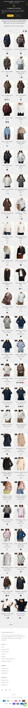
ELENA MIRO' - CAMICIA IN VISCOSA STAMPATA (21, 497)
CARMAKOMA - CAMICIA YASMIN (7, 613)
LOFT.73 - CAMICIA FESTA (21, 402)
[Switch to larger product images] (23, 31)
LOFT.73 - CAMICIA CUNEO (7, 118)
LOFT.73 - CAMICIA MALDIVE (7, 95)
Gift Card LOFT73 (5, 649)
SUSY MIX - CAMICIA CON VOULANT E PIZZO (21, 425)
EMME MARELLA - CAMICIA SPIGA (7, 307)
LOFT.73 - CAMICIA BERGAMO (21, 49)
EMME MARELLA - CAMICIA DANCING (7, 284)
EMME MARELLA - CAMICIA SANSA (7, 544)
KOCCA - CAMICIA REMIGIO (7, 141)
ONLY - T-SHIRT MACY (21, 613)
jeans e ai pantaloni (22, 20)
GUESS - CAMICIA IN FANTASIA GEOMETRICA (21, 190)
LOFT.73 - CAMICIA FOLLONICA (21, 378)
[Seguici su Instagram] (6, 690)
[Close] (26, 4)
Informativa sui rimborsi (6, 661)
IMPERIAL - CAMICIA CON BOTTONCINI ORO (21, 72)
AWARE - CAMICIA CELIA (21, 307)
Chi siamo (3, 656)
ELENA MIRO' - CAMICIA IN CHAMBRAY (7, 449)
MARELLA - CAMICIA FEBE (7, 424)
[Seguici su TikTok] (9, 690)
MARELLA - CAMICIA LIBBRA (20, 354)
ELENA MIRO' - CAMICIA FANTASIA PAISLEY (20, 142)
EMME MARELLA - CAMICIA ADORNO (21, 520)
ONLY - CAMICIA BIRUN (7, 165)
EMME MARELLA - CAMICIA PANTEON (21, 237)
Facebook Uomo (4, 670)
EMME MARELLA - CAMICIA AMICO (7, 355)
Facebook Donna (5, 668)
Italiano (13, 694)
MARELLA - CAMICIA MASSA (7, 260)
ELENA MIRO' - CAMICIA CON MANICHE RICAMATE (7, 473)
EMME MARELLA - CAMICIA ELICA (21, 331)
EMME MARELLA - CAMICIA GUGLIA (21, 214)
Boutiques (3, 654)
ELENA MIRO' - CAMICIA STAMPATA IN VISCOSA (7, 497)
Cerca (2, 647)
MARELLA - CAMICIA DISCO (7, 330)
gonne (5, 21)
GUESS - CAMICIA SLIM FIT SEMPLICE (21, 166)
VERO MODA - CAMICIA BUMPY (7, 213)
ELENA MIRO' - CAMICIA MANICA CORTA (20, 473)
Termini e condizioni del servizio (8, 659)
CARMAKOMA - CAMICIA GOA (21, 591)
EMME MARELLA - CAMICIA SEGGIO (7, 237)
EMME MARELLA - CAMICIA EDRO (21, 284)
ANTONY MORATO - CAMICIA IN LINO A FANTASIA (7, 568)
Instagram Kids (4, 685)
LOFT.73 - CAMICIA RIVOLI (7, 402)
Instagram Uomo (4, 682)
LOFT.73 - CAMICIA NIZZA (21, 95)
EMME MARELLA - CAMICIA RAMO (7, 379)
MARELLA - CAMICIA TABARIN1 (21, 567)
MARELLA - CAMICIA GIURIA (7, 591)
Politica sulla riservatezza (14, 11)
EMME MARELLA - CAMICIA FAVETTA (21, 118)
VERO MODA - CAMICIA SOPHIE (7, 189)
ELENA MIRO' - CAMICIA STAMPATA (20, 449)
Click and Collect (5, 652)
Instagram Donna (5, 680)
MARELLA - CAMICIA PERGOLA (7, 520)
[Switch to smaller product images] (26, 31)
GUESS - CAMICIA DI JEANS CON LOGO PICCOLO (20, 544)
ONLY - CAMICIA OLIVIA (7, 49)
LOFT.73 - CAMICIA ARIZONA (7, 71)
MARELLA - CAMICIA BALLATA (21, 260)
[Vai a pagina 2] (17, 623)
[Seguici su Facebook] (2, 690)
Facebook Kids (4, 673)
